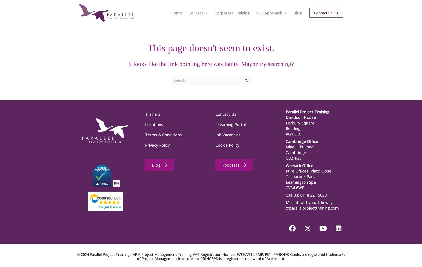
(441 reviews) (110, 207)
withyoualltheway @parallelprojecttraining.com (312, 205)
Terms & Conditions (163, 134)
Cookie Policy (227, 145)
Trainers (152, 114)
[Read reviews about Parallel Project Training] (105, 198)
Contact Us (225, 114)
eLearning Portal (230, 124)
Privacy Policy (157, 145)
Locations (154, 124)
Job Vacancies (227, 134)
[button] (206, 13)
